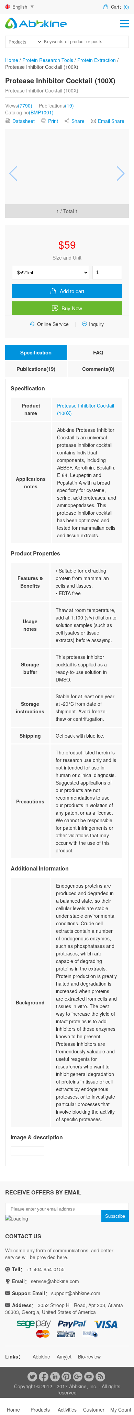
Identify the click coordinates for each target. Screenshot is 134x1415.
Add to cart (72, 291)
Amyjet (64, 1356)
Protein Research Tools (47, 60)
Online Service (53, 324)
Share (78, 120)
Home (11, 60)
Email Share (111, 120)
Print (53, 120)
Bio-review (89, 1356)
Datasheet (23, 120)
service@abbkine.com (55, 1281)
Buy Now (72, 308)
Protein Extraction (96, 60)
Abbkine (41, 1356)
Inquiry (96, 324)
